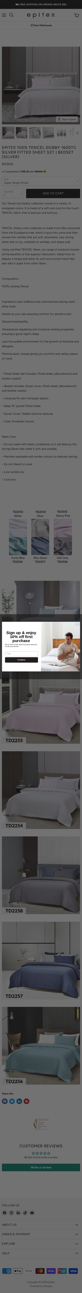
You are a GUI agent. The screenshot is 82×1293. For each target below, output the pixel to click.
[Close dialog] (77, 624)
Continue (21, 660)
